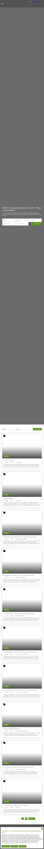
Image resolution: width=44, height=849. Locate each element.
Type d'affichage (4, 428)
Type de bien (18, 219)
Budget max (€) (6, 223)
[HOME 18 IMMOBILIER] (36, 3)
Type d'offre (5, 219)
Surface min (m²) (20, 223)
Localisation (32, 220)
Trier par (17, 428)
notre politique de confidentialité (8, 843)
